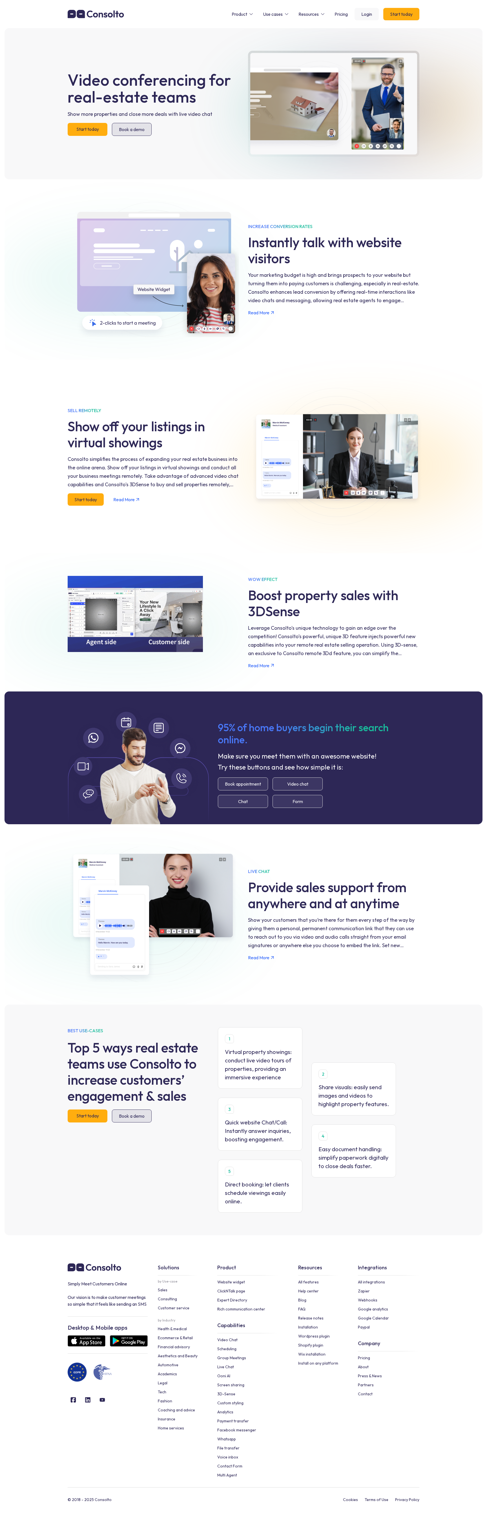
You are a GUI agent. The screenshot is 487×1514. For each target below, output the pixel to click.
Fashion (165, 1401)
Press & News (370, 1375)
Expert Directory (232, 1300)
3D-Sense (226, 1393)
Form (298, 801)
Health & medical (172, 1328)
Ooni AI (223, 1375)
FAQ (302, 1309)
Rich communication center (241, 1309)
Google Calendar (373, 1318)
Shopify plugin (310, 1345)
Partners (366, 1384)
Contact (365, 1393)
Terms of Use (376, 1499)
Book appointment (243, 784)
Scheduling (226, 1348)
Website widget (231, 1282)
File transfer (228, 1448)
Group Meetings (231, 1357)
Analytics (225, 1411)
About (363, 1366)
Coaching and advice (176, 1410)
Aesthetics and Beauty (178, 1355)
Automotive (168, 1364)
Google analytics (373, 1309)
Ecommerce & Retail (175, 1337)
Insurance (166, 1419)
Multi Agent (227, 1475)
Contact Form (229, 1466)
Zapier (364, 1291)
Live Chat (225, 1366)
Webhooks (367, 1300)
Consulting (167, 1298)
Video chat (297, 784)
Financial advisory (174, 1346)
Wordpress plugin (314, 1336)
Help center (308, 1291)
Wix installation (312, 1354)
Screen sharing (230, 1384)
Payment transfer (233, 1421)
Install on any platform (318, 1363)
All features (308, 1282)
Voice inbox (227, 1457)
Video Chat (227, 1339)
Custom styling (230, 1402)
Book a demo (132, 129)
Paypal (364, 1327)
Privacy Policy (407, 1499)
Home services (171, 1428)
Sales (162, 1289)
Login (366, 14)
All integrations (371, 1282)
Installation (308, 1327)
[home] (96, 14)
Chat (243, 801)
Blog (302, 1300)
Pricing (364, 1357)
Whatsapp (226, 1439)
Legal (162, 1382)
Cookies (350, 1499)
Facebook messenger (236, 1430)
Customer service (173, 1307)
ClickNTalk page (231, 1291)
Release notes (311, 1318)
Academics (167, 1373)
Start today (401, 14)
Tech (162, 1391)
